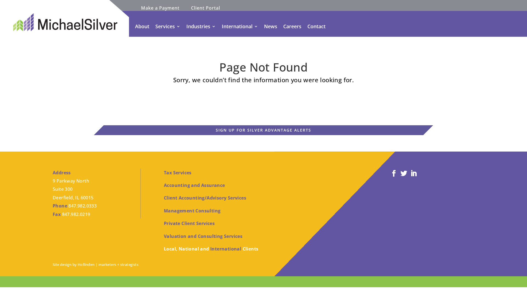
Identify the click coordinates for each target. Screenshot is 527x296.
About (142, 26)
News (270, 26)
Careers (292, 26)
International (237, 26)
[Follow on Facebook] (393, 173)
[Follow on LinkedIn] (413, 173)
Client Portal (205, 8)
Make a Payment (160, 8)
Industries (198, 26)
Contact (316, 26)
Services (165, 26)
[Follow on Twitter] (403, 173)
